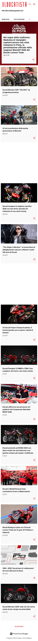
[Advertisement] (19, 163)
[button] (33, 59)
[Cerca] (30, 4)
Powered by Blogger (20, 634)
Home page (5, 19)
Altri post (19, 626)
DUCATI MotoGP (19, 19)
